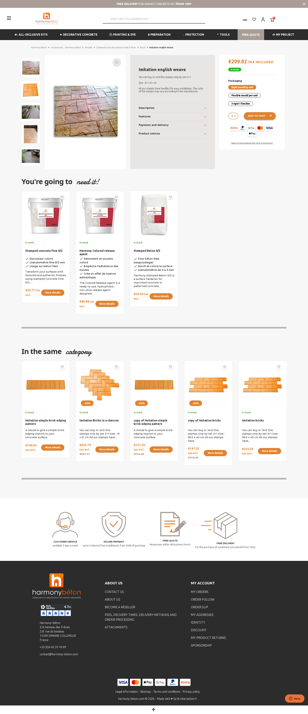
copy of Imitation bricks (204, 420)
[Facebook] (40, 667)
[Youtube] (62, 667)
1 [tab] (154, 328)
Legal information (126, 691)
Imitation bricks (253, 420)
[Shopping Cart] (272, 20)
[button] (31, 34)
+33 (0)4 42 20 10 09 (53, 647)
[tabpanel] (43, 254)
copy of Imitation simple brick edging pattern (150, 422)
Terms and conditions (166, 691)
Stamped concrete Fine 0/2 (44, 250)
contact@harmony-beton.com (59, 654)
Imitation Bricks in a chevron (99, 420)
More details (52, 292)
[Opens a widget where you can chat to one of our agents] (294, 698)
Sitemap (145, 691)
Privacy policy (191, 691)
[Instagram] (51, 667)
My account (203, 583)
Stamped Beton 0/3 (147, 250)
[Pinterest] (73, 667)
